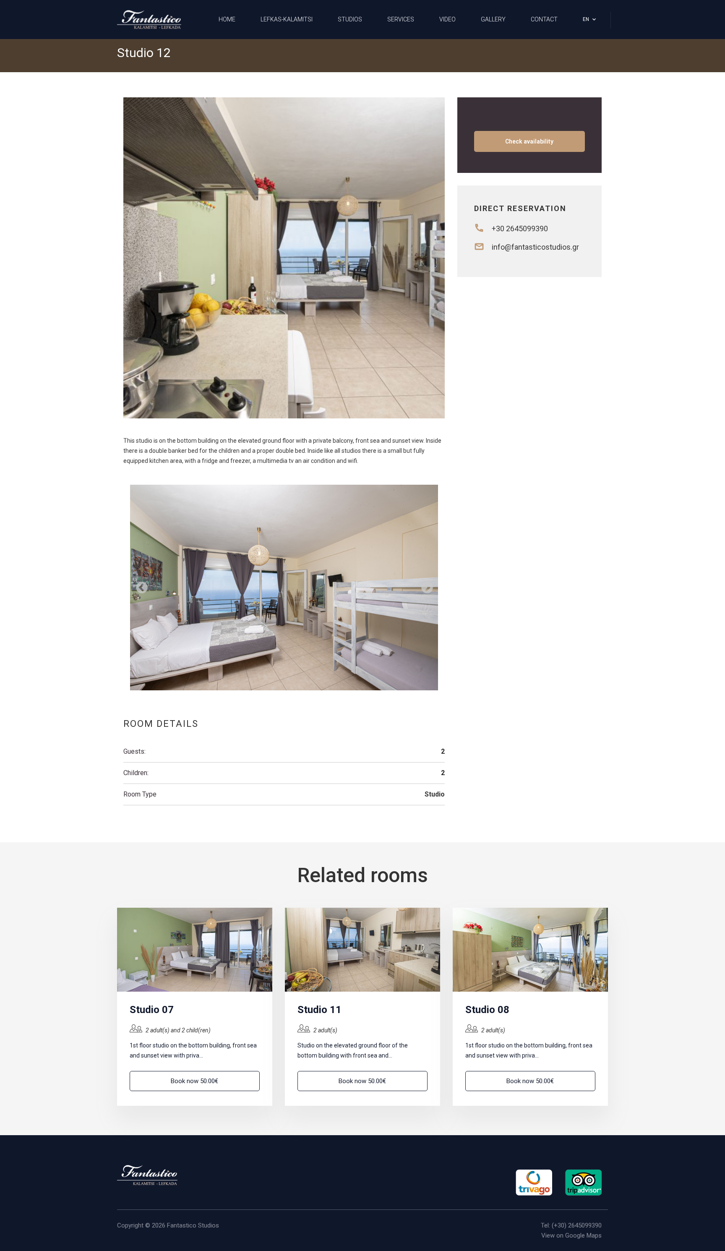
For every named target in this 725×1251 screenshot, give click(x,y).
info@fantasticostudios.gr (535, 247)
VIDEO (447, 19)
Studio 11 (319, 1010)
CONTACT (544, 19)
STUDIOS (350, 19)
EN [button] (586, 19)
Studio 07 (152, 1010)
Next (424, 585)
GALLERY (493, 19)
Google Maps (583, 1235)
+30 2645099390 (520, 228)
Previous (139, 585)
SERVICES (400, 19)
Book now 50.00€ (194, 1081)
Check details (194, 949)
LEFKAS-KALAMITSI (287, 19)
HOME (227, 19)
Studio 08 (487, 1010)
